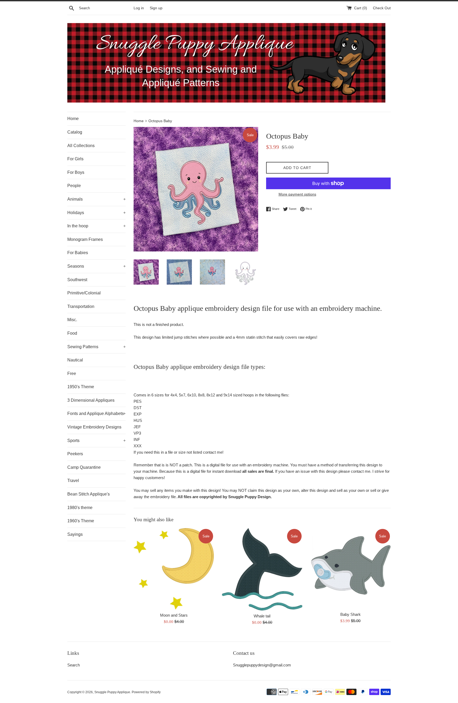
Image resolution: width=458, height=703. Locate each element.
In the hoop (96, 226)
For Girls (75, 159)
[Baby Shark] (350, 568)
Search (73, 665)
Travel (73, 480)
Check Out (382, 8)
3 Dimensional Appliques (90, 400)
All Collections (81, 145)
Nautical (75, 360)
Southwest (77, 279)
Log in (139, 8)
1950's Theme (80, 386)
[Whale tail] (262, 569)
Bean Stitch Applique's (88, 494)
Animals (96, 199)
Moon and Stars (174, 615)
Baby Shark (350, 614)
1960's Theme (80, 521)
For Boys (75, 172)
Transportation (80, 306)
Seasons (96, 266)
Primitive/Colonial (84, 293)
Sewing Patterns (96, 346)
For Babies (77, 252)
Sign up (156, 8)
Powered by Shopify (146, 692)
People (74, 185)
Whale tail (262, 616)
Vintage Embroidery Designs (94, 427)
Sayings (75, 534)
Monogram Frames (85, 239)
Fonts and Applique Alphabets (96, 413)
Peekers (75, 454)
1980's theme (80, 507)
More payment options (297, 194)
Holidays (96, 212)
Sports (96, 440)
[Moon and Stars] (174, 568)
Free (71, 373)
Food (72, 333)
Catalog (74, 132)
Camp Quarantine (84, 467)
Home (73, 118)
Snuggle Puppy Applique (112, 692)
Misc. (72, 319)
